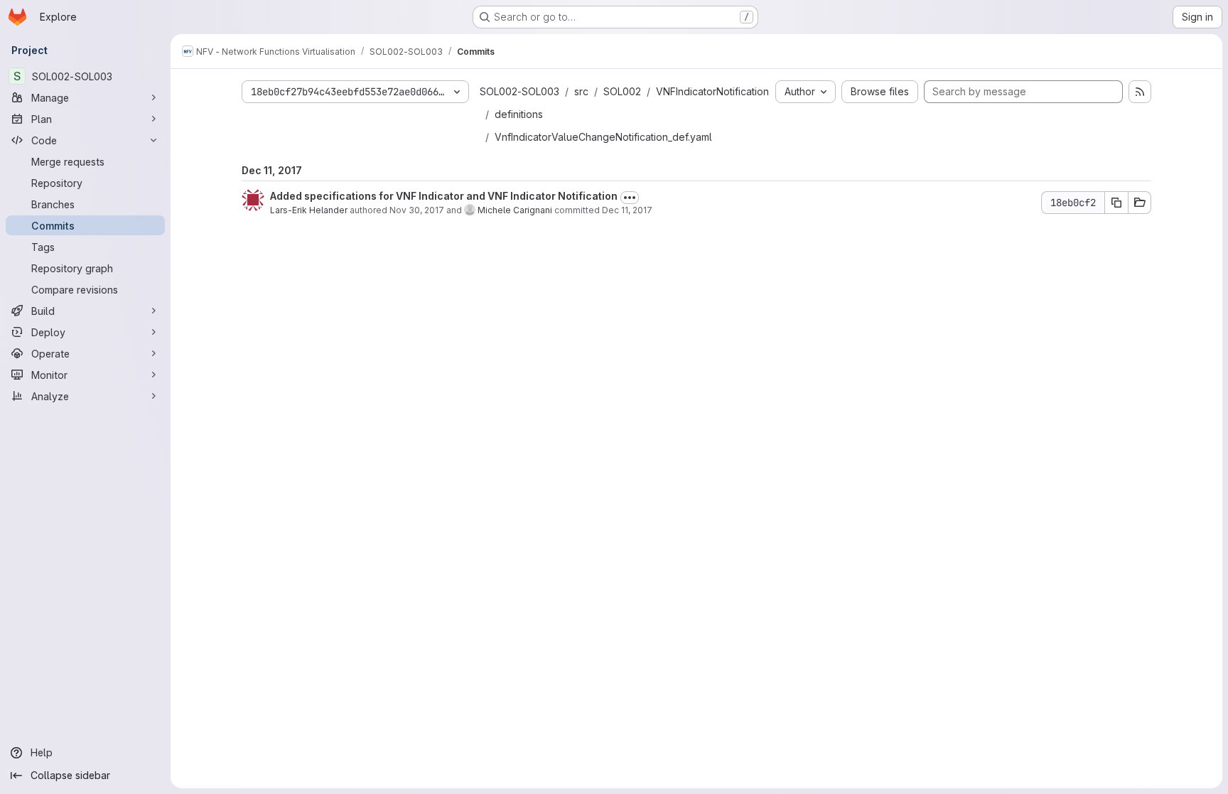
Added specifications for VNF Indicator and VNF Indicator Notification (444, 196)
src (581, 91)
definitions (519, 114)
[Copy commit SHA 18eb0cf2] (1116, 202)
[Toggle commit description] (629, 197)
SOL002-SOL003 (519, 91)
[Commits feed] (1140, 91)
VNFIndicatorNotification (712, 91)
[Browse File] (1140, 202)
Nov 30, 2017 (416, 210)
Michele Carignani (515, 210)
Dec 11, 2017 (627, 210)
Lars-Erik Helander (309, 210)
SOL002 (622, 91)
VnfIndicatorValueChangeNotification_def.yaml (603, 137)
